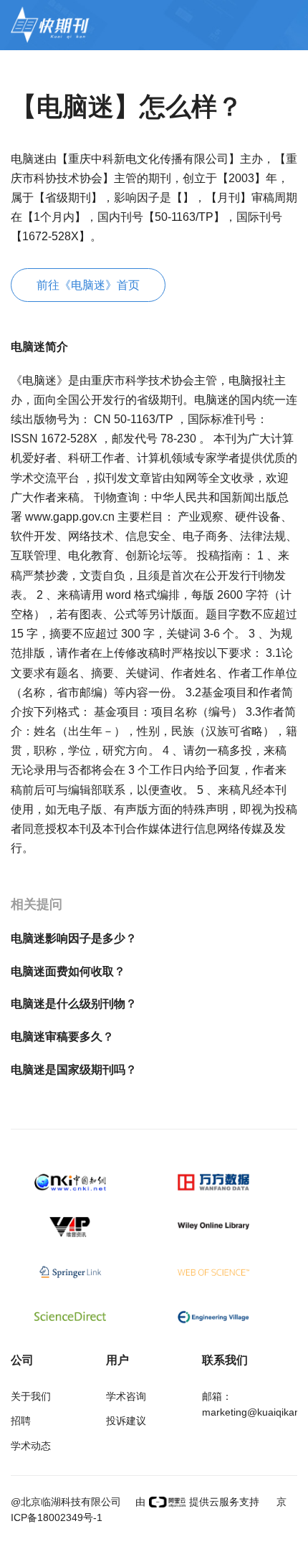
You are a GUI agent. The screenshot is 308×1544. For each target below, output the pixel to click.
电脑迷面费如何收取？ (68, 971)
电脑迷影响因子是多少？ (74, 938)
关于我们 (31, 1396)
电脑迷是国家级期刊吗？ (74, 1070)
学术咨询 (126, 1396)
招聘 (21, 1420)
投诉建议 (126, 1420)
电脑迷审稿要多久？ (62, 1037)
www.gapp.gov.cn (71, 517)
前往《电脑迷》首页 (88, 285)
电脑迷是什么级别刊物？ (74, 1004)
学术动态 (31, 1445)
